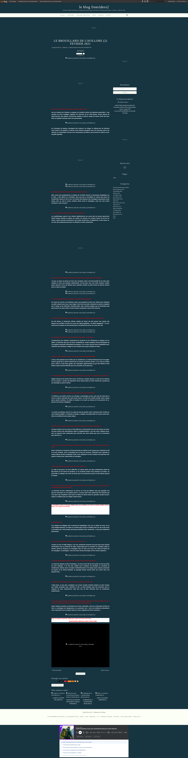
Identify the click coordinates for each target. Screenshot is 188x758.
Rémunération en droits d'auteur (106, 716)
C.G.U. (98, 716)
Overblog (102, 712)
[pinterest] (147, 1)
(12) (117, 206)
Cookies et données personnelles (126, 716)
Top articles (82, 716)
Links (114, 177)
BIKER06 (125, 111)
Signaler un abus (92, 716)
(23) (117, 197)
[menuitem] (62, 15)
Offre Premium (116, 716)
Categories (64, 47)
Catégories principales (83, 15)
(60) (117, 191)
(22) (117, 199)
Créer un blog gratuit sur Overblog (72, 716)
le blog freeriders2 (94, 7)
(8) (117, 208)
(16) (119, 202)
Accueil (62, 15)
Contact (108, 15)
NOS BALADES (80, 50)
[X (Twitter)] (145, 1)
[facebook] (142, 1)
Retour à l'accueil (80, 673)
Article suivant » (105, 670)
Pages (94, 15)
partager (89, 736)
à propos (98, 736)
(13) (116, 204)
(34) (117, 195)
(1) (117, 214)
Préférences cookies (136, 716)
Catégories (70, 15)
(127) (118, 189)
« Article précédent (56, 670)
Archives (100, 15)
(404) (121, 187)
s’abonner (81, 736)
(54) (116, 193)
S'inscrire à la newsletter (57, 685)
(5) (117, 212)
